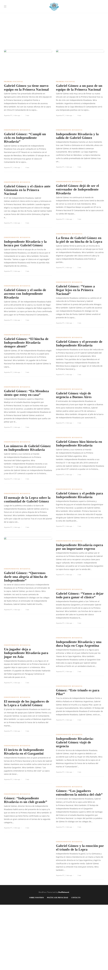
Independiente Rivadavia (17, 130)
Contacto (75, 898)
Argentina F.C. (8, 115)
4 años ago (17, 115)
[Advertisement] (54, 18)
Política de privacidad (57, 898)
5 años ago (69, 875)
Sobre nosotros (36, 898)
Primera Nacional (13, 81)
